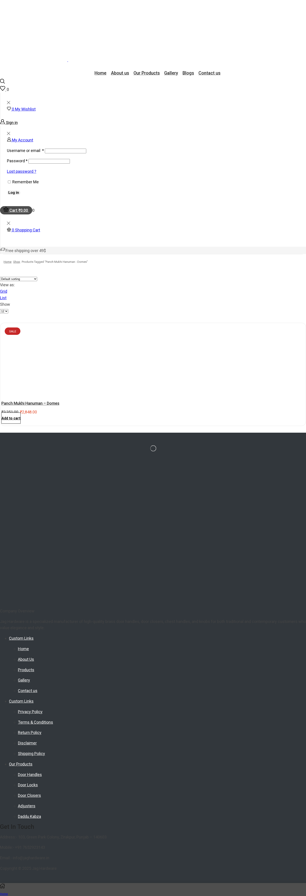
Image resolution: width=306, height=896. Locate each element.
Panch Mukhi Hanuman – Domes (30, 403)
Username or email (25, 150)
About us (120, 73)
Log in (13, 193)
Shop (16, 261)
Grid (3, 291)
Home (100, 73)
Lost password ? (21, 171)
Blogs (188, 73)
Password (17, 160)
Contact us (209, 73)
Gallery (171, 73)
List (3, 297)
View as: (7, 284)
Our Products (147, 73)
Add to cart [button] (11, 418)
